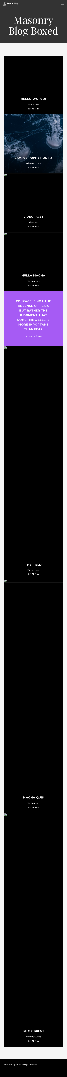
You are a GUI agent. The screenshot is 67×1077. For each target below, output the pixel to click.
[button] (62, 3)
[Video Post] (33, 202)
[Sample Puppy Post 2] (33, 143)
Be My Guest (33, 1031)
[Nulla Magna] (33, 261)
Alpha (35, 168)
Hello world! (33, 99)
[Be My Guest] (33, 930)
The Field (33, 565)
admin (35, 109)
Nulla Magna (33, 275)
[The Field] (33, 463)
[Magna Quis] (33, 696)
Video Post (33, 216)
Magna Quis (33, 797)
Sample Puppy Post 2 (33, 158)
